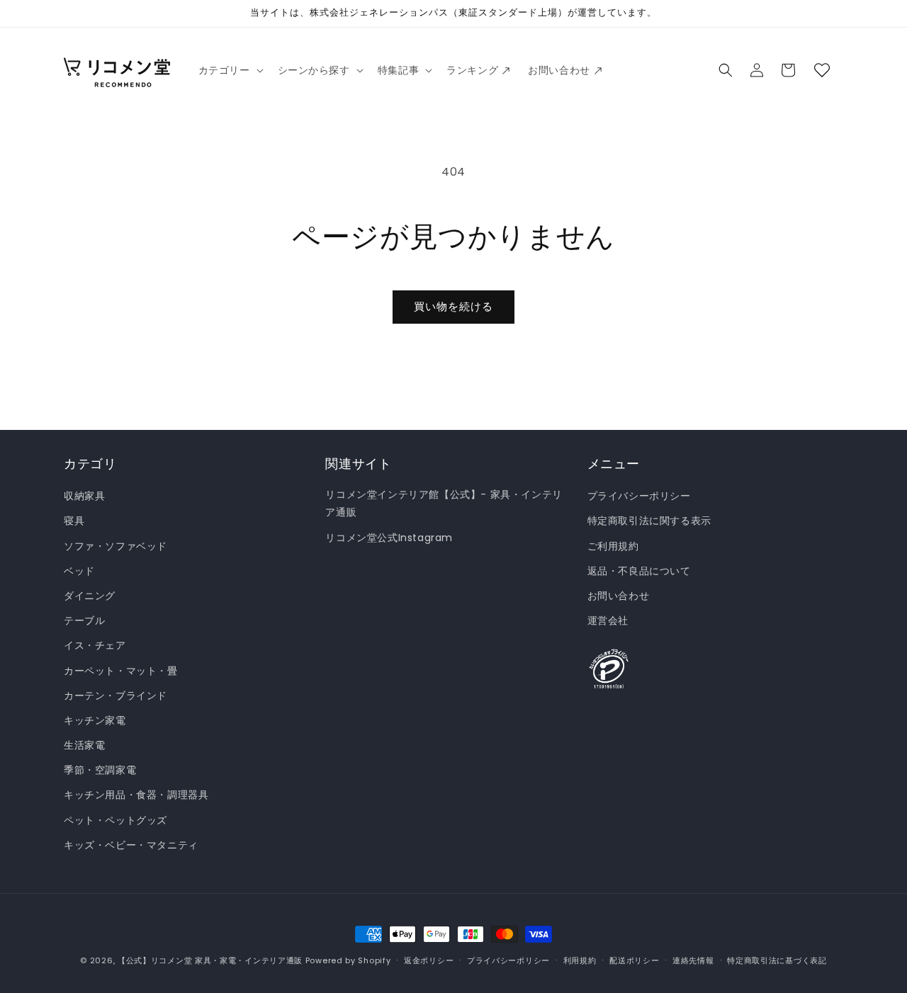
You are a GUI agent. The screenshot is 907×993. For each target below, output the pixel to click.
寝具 (74, 520)
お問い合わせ (618, 596)
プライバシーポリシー (639, 496)
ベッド (79, 571)
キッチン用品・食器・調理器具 (136, 795)
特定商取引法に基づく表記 (776, 960)
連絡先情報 (693, 960)
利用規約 (580, 960)
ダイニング (90, 596)
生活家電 (84, 745)
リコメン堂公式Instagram (389, 537)
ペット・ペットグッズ (115, 820)
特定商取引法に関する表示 (649, 520)
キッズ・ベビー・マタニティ (131, 845)
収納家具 (84, 496)
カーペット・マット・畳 (121, 671)
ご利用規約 (613, 546)
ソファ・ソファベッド (115, 546)
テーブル (84, 620)
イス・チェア (95, 645)
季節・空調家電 (100, 770)
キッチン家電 (95, 720)
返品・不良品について (639, 571)
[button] (229, 70)
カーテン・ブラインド (115, 695)
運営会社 (608, 620)
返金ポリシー (429, 960)
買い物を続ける (453, 306)
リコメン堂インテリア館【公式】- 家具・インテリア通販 (443, 503)
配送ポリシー (634, 960)
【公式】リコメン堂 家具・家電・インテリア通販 (210, 960)
